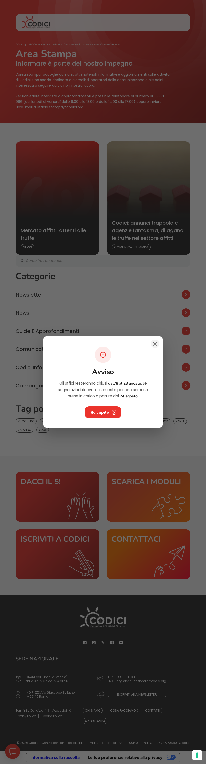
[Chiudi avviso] (155, 344)
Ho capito (100, 412)
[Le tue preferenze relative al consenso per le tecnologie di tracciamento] (197, 755)
